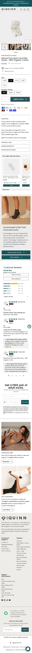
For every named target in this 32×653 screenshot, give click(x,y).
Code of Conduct (21, 553)
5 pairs (18, 92)
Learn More (7, 510)
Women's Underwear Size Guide (8, 582)
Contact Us (4, 542)
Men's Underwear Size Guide (7, 586)
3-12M (4, 80)
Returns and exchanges (8, 150)
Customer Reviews (22, 563)
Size (2, 78)
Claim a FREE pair (21, 549)
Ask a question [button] (16, 279)
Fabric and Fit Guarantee (23, 547)
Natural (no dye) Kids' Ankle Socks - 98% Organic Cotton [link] (11, 176)
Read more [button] (6, 335)
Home (15, 52)
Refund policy (7, 647)
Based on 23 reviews (9, 272)
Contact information (20, 650)
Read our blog (20, 565)
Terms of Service (5, 551)
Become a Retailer (21, 561)
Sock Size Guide (5, 593)
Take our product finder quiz (7, 596)
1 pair (4, 92)
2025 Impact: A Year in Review (23, 544)
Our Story (19, 541)
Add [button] (11, 185)
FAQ (2, 579)
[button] (5, 55)
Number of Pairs (7, 90)
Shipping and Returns (7, 544)
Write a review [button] (16, 275)
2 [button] (12, 375)
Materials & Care (6, 142)
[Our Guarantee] (16, 480)
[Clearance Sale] (16, 436)
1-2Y (11, 80)
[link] (11, 166)
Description (4, 119)
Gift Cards (4, 546)
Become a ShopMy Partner (22, 558)
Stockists (19, 567)
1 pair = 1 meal (20, 551)
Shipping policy (10, 650)
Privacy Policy (5, 411)
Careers (19, 569)
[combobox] (5, 402)
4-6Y (23, 80)
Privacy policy (15, 647)
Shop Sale (6, 461)
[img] (13, 302)
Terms (10, 411)
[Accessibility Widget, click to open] (29, 326)
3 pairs (11, 92)
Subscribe (25, 402)
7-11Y (4, 85)
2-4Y (16, 80)
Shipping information (7, 146)
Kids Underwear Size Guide (6, 590)
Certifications (20, 555)
